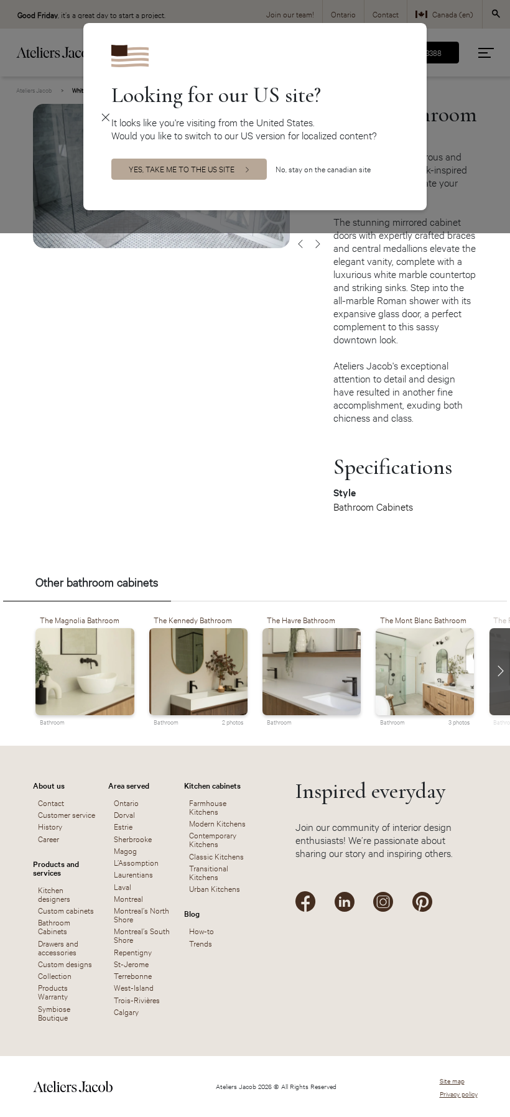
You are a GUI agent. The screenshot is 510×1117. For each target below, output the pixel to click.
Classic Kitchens (216, 855)
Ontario (126, 802)
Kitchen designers (54, 894)
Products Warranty (53, 991)
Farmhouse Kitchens (207, 807)
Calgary (126, 1011)
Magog (125, 850)
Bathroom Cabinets (373, 506)
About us (49, 784)
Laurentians (133, 873)
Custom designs (65, 963)
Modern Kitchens (217, 822)
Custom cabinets (66, 909)
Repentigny (133, 951)
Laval (122, 886)
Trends (200, 942)
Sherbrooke (133, 838)
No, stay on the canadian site (323, 169)
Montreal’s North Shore (141, 914)
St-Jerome (131, 963)
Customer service (66, 814)
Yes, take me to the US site (181, 168)
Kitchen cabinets (212, 784)
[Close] (106, 116)
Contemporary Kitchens (212, 839)
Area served (128, 784)
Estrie (123, 826)
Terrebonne (133, 975)
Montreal (128, 898)
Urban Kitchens (214, 888)
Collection (55, 975)
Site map (452, 1080)
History (50, 826)
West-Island (134, 987)
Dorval (124, 814)
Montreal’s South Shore (142, 935)
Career (48, 838)
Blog (192, 913)
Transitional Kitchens (208, 872)
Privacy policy (459, 1093)
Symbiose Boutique (54, 1012)
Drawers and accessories (58, 947)
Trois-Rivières (137, 999)
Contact (51, 802)
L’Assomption (136, 862)
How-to (201, 930)
